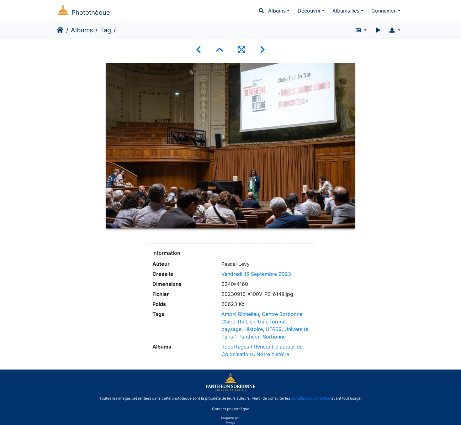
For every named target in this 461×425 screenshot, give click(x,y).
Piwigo (230, 422)
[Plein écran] (241, 50)
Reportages (235, 347)
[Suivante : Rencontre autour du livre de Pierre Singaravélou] (262, 50)
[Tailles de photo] (361, 30)
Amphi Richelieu (240, 314)
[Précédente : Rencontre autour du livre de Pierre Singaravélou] (198, 50)
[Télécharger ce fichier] (395, 30)
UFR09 (274, 329)
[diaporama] (378, 30)
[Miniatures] (219, 50)
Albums (277, 11)
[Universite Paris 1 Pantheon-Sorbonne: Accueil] (230, 390)
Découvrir (309, 11)
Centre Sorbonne (282, 314)
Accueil (60, 30)
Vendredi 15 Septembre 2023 (256, 274)
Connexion (384, 11)
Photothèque (91, 12)
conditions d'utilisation (310, 398)
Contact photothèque (230, 409)
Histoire (253, 329)
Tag (105, 30)
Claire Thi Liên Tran (244, 321)
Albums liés (345, 11)
